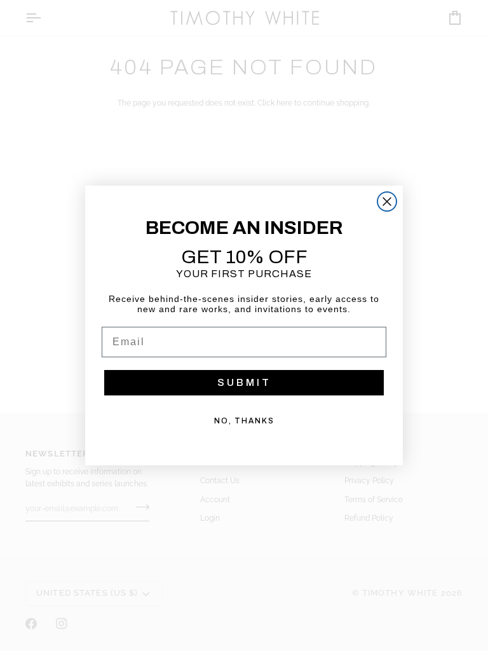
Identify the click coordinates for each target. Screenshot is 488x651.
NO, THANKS (244, 420)
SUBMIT (244, 382)
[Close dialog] (386, 201)
